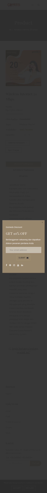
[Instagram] (14, 265)
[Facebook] (7, 265)
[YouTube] (18, 265)
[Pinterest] (10, 265)
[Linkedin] (22, 265)
